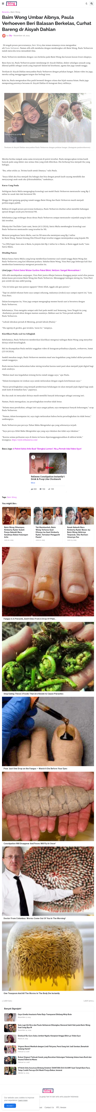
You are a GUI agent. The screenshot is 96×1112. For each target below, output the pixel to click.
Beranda (5, 12)
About (39, 1107)
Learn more (23, 1100)
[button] (3, 4)
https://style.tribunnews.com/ (25, 440)
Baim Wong (15, 12)
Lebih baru (7, 1001)
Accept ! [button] (10, 1106)
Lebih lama (88, 1001)
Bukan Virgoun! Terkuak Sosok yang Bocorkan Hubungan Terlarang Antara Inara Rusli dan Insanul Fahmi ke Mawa (55, 1058)
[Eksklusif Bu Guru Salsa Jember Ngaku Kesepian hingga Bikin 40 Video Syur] (10, 1039)
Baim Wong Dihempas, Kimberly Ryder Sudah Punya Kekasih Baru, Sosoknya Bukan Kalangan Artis (16, 532)
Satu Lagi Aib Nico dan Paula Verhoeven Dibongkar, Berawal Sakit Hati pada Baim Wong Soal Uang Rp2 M (54, 1026)
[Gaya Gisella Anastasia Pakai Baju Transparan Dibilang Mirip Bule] (10, 1017)
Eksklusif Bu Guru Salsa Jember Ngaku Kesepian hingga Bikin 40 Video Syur (49, 1036)
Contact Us (49, 1107)
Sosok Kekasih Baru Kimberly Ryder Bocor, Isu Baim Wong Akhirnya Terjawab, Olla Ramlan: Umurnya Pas (78, 532)
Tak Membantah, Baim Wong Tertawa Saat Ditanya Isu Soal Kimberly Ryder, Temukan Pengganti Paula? (48, 532)
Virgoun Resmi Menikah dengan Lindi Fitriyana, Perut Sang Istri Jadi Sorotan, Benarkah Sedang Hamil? (53, 1047)
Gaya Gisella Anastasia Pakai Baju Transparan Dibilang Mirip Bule (45, 1014)
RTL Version (61, 1107)
